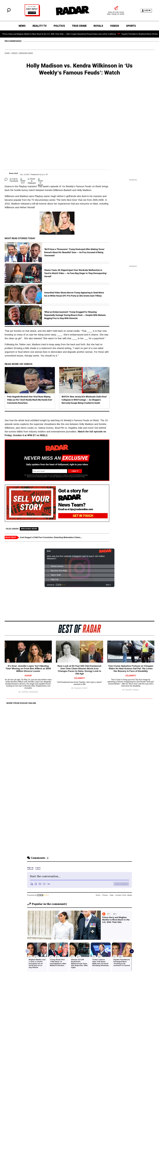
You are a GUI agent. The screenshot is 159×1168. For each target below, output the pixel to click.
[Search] (9, 12)
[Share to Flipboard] (32, 179)
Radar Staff (13, 173)
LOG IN (147, 10)
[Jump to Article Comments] (6, 179)
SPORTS (131, 25)
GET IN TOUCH (83, 516)
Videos (14, 53)
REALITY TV (40, 25)
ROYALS (98, 25)
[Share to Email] (40, 179)
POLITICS (59, 25)
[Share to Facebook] (14, 179)
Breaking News (26, 53)
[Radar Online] (72, 10)
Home (7, 53)
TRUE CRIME (79, 25)
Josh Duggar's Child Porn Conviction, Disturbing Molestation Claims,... (51, 537)
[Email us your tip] (32, 16)
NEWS (22, 25)
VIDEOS (114, 25)
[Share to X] (22, 179)
